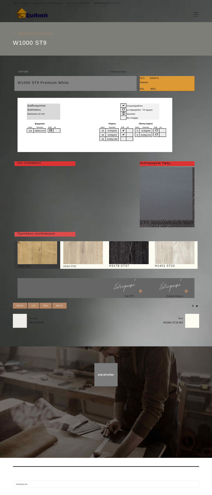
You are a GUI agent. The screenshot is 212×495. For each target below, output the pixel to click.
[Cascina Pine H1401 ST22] (174, 252)
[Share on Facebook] (193, 306)
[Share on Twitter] (197, 306)
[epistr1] (124, 285)
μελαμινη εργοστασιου (36, 33)
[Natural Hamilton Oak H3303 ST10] (37, 252)
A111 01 (20, 306)
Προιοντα (110, 430)
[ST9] (166, 193)
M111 (45, 306)
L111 (34, 306)
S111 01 (59, 306)
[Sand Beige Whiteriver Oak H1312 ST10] (83, 252)
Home (100, 430)
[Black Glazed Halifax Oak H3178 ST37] (129, 252)
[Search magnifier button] (196, 484)
